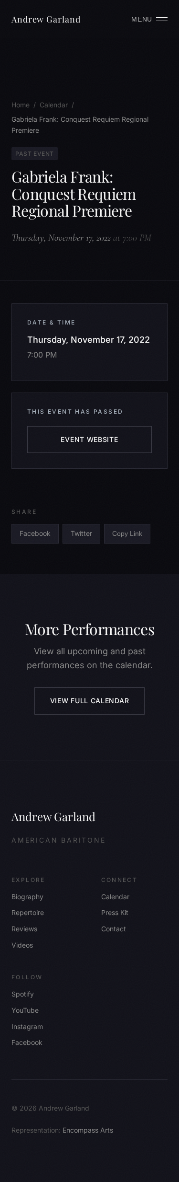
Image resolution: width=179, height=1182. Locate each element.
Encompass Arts (88, 1130)
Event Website (89, 439)
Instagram (27, 1026)
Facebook (35, 533)
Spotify (22, 994)
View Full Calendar (89, 700)
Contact (113, 929)
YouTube (25, 1010)
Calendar (115, 896)
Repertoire (27, 912)
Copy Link (127, 533)
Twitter (81, 533)
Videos (22, 945)
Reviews (24, 929)
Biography (27, 896)
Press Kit (114, 912)
